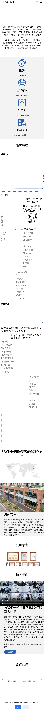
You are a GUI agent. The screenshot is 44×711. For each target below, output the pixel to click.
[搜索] (37, 2)
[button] (2, 680)
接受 (18, 707)
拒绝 (26, 707)
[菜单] (41, 2)
